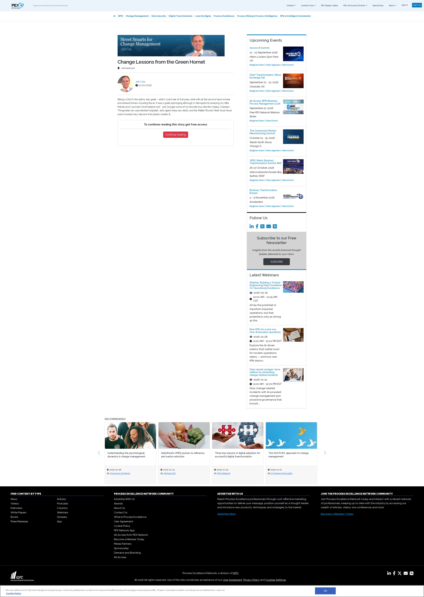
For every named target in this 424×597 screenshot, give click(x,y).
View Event (288, 65)
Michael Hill (170, 473)
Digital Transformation (180, 16)
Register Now (257, 65)
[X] (400, 574)
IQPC (236, 573)
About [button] (392, 5)
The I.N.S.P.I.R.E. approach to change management (288, 455)
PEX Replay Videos (329, 5)
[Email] (269, 227)
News (14, 499)
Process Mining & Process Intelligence (257, 16)
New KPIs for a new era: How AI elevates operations (265, 330)
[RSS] (411, 574)
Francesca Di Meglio (120, 473)
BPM (120, 16)
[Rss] (275, 227)
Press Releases (19, 521)
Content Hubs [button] (307, 5)
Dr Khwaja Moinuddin (281, 473)
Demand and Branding (127, 552)
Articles (61, 499)
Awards (118, 503)
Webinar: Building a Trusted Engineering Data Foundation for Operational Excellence (266, 285)
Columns (62, 508)
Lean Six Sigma (203, 16)
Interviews (16, 508)
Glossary (62, 517)
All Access (120, 557)
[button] (98, 453)
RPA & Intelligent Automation (295, 16)
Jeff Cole (140, 81)
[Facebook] (258, 227)
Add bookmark (128, 68)
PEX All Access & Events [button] (354, 5)
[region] (212, 591)
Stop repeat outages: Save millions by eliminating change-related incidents (265, 372)
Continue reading (175, 134)
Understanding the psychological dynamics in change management (126, 455)
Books (14, 517)
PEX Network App (124, 530)
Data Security (159, 16)
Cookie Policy (122, 525)
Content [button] (290, 5)
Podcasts (62, 503)
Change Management (137, 16)
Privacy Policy (251, 579)
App (59, 521)
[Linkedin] (252, 227)
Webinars (62, 512)
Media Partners (122, 543)
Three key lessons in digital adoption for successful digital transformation (237, 455)
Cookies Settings (275, 579)
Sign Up (417, 5)
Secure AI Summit (259, 48)
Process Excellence (224, 16)
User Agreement (123, 521)
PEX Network (223, 473)
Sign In (405, 5)
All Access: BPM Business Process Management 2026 (265, 102)
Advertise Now (226, 514)
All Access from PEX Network (131, 534)
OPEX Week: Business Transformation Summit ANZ (266, 162)
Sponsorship (377, 5)
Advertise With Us (124, 499)
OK (325, 591)
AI (114, 16)
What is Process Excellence (130, 517)
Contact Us (120, 512)
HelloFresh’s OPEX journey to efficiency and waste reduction (183, 455)
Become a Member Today (129, 539)
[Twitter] (263, 227)
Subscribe (276, 261)
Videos (15, 503)
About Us (119, 508)
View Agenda (273, 65)
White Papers (18, 512)
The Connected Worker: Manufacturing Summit (263, 132)
